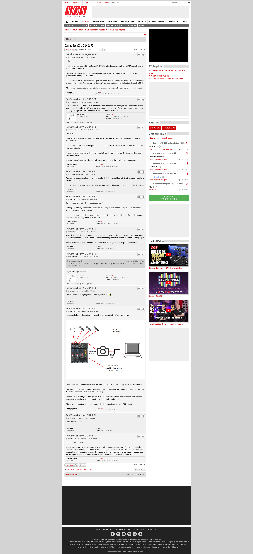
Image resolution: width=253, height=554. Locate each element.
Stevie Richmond (155, 157)
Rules (141, 25)
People (142, 21)
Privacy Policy (139, 529)
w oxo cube (153, 146)
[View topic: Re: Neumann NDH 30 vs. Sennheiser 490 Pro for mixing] (187, 143)
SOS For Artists (97, 25)
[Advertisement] (168, 220)
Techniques (128, 21)
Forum (85, 21)
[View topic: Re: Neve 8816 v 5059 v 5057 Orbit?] (187, 153)
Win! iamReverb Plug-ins (159, 76)
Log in (66, 3)
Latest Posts (71, 25)
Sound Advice (157, 21)
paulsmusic (153, 167)
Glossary (132, 25)
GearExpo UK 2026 (155, 295)
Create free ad (169, 127)
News (75, 21)
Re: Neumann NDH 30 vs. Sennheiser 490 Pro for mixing (168, 143)
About (98, 529)
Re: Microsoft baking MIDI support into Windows (168, 184)
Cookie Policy (120, 529)
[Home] (75, 10)
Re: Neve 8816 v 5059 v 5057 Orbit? (163, 153)
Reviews (112, 21)
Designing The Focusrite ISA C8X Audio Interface (165, 267)
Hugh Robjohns (155, 177)
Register (77, 3)
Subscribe (89, 3)
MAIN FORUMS (91, 30)
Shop (99, 3)
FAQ (122, 25)
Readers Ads (112, 25)
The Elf (151, 187)
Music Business (178, 21)
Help (107, 3)
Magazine (98, 21)
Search (84, 25)
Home (67, 22)
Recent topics (167, 138)
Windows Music (154, 190)
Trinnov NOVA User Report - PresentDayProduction (166, 323)
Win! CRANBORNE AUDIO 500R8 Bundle (166, 78)
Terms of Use (152, 529)
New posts (154, 138)
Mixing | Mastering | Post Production (160, 149)
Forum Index (77, 30)
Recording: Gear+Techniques (112, 30)
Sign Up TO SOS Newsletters (169, 198)
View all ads (155, 127)
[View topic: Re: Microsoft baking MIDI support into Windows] (187, 184)
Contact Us (107, 529)
